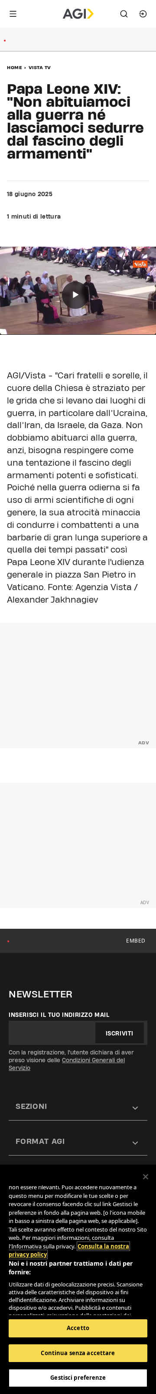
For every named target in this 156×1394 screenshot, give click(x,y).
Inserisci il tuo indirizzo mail (59, 1014)
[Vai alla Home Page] (78, 13)
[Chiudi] (145, 1176)
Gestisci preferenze (77, 1377)
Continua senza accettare (78, 1353)
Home (14, 67)
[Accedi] (143, 14)
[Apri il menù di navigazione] (13, 14)
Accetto (78, 1328)
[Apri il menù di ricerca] (124, 14)
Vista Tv (40, 67)
